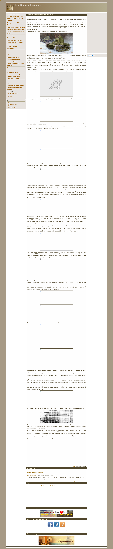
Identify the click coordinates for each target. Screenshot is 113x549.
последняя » (66, 485)
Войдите (74, 466)
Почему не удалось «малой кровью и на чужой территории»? (14, 46)
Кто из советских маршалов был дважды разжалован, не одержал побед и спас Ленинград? (16, 53)
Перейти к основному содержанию (8, 0)
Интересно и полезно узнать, (35, 472)
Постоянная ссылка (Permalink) (32, 475)
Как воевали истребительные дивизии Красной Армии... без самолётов (15, 18)
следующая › (60, 485)
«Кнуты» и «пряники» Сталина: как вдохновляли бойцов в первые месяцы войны (15, 76)
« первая (29, 485)
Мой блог (10, 102)
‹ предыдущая (35, 485)
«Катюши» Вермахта (12, 72)
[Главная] (10, 10)
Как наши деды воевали (12, 104)
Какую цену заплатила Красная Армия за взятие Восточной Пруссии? (15, 87)
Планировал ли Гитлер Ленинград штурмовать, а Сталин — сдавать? (14, 59)
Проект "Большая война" (13, 107)
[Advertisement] (56, 496)
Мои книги (10, 105)
